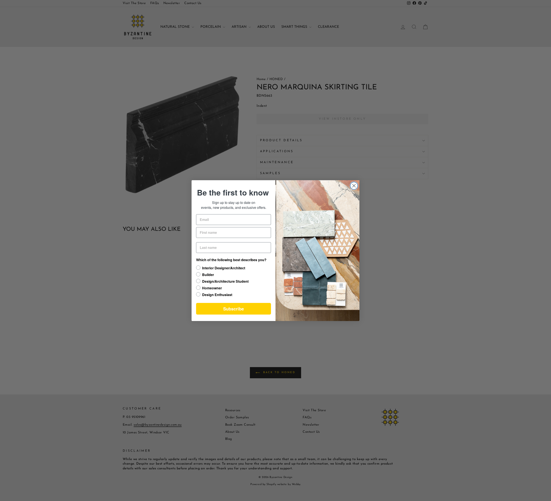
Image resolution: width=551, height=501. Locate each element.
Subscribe (233, 309)
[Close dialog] (354, 185)
